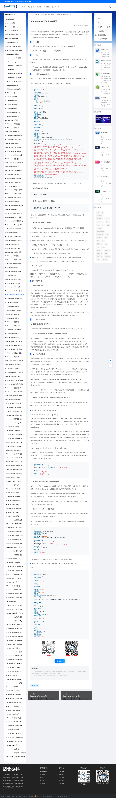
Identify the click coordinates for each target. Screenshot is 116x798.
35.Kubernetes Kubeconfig (13, 151)
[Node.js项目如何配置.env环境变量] (97, 191)
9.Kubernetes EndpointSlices (13, 50)
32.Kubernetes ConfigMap (13, 139)
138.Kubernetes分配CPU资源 (13, 551)
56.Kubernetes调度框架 (12, 232)
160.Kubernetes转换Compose (14, 636)
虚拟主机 (99, 256)
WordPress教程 (106, 60)
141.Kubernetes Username (12, 562)
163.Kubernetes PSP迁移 (12, 648)
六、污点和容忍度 (101, 39)
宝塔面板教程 (105, 73)
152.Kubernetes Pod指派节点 (13, 605)
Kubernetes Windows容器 (39, 696)
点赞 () (60, 661)
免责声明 (61, 780)
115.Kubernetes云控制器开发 (13, 461)
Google (107, 218)
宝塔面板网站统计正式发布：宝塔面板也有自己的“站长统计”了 (106, 176)
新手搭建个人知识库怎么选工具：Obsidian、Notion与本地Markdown (106, 133)
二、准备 (98, 23)
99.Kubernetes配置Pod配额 (13, 399)
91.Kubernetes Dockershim (13, 368)
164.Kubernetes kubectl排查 (13, 652)
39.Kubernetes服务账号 (12, 166)
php (98, 225)
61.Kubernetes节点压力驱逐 (13, 252)
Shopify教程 (105, 86)
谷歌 (98, 260)
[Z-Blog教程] (97, 50)
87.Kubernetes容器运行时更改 (13, 353)
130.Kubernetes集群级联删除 (13, 520)
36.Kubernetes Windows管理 (13, 155)
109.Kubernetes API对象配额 (13, 438)
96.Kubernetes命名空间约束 (13, 388)
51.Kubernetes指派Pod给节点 (13, 213)
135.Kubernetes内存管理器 (13, 539)
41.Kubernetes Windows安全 (13, 174)
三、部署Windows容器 (102, 27)
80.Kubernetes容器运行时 (12, 326)
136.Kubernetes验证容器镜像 (13, 543)
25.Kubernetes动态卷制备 (12, 112)
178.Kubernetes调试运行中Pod (14, 706)
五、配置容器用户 (101, 35)
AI (102, 212)
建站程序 (42, 774)
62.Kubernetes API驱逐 (12, 256)
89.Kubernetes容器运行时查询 (14, 360)
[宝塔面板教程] (97, 74)
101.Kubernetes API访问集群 (13, 407)
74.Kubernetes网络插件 (12, 302)
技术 (103, 241)
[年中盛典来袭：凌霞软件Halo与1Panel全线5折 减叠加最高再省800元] (97, 162)
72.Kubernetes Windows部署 (15, 294)
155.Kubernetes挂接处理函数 (13, 617)
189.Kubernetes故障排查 (12, 749)
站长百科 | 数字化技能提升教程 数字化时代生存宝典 (18, 1)
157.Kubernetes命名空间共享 (13, 624)
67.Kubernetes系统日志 (12, 275)
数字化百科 (31, 7)
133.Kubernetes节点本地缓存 (13, 531)
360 (98, 212)
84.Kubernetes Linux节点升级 (13, 341)
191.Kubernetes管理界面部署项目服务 (16, 756)
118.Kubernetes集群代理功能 (13, 473)
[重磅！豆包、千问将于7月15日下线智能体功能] (97, 147)
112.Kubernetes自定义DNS (13, 450)
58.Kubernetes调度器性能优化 (14, 240)
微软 (98, 241)
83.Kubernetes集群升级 (12, 337)
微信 (106, 237)
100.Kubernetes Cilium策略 (13, 403)
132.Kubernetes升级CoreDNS (13, 527)
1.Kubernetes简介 (10, 19)
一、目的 (98, 19)
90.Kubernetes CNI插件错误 (13, 364)
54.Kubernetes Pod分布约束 (13, 225)
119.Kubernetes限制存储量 (13, 477)
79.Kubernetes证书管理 (12, 322)
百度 (98, 247)
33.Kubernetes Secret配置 (13, 143)
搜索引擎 (99, 244)
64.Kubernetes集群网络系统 (13, 263)
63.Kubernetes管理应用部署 (13, 260)
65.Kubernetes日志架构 (12, 267)
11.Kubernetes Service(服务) (13, 58)
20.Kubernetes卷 (10, 93)
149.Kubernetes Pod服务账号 (13, 593)
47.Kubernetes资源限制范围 (13, 197)
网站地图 (61, 777)
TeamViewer (100, 231)
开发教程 (47, 7)
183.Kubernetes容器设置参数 (13, 725)
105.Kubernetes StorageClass (14, 423)
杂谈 (106, 244)
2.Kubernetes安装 (10, 23)
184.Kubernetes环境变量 (12, 729)
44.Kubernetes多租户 (11, 186)
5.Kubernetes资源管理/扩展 (13, 34)
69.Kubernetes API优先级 (12, 283)
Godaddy (99, 218)
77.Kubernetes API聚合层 (12, 314)
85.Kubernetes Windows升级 (13, 345)
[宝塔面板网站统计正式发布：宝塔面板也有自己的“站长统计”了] (97, 176)
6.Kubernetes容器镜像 (11, 38)
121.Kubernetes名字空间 (12, 485)
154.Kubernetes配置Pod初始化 (14, 613)
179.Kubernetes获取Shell (12, 710)
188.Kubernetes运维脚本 (12, 745)
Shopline (99, 228)
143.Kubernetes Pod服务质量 (13, 570)
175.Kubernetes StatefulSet (13, 694)
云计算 (42, 14)
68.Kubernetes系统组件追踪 (13, 279)
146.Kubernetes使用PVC (12, 582)
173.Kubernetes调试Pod (12, 687)
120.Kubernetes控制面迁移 (13, 481)
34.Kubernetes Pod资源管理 (13, 147)
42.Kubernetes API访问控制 (13, 178)
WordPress (100, 234)
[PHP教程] (97, 98)
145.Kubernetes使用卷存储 (13, 578)
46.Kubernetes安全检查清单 (13, 194)
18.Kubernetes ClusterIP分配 (13, 85)
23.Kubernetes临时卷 (11, 104)
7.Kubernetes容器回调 (11, 42)
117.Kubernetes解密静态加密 (13, 469)
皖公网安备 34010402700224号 (45, 796)
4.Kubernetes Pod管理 (11, 31)
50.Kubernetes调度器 (11, 209)
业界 (107, 234)
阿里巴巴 (104, 260)
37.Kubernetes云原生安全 (12, 159)
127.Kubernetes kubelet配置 (13, 508)
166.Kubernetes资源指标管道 (13, 659)
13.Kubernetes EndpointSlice (13, 65)
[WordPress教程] (97, 61)
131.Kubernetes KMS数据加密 (13, 524)
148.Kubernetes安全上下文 (13, 590)
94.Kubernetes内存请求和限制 (14, 380)
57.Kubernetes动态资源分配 (13, 236)
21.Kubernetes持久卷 (11, 97)
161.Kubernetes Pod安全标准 (13, 640)
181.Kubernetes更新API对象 (13, 718)
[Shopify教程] (97, 87)
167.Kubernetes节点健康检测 (13, 663)
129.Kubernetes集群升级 (12, 516)
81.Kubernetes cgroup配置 (13, 329)
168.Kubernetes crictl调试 (12, 667)
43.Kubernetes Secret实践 (13, 182)
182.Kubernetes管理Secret (13, 722)
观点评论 (107, 256)
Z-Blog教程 (104, 49)
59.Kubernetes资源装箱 (12, 244)
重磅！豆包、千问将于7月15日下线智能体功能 (106, 147)
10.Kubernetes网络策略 (12, 54)
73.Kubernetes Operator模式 (13, 298)
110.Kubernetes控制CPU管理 (13, 442)
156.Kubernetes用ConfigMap (13, 621)
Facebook (100, 215)
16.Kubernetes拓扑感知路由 (13, 77)
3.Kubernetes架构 (10, 27)
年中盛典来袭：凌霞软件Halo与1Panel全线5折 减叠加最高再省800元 (106, 162)
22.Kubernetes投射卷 (11, 100)
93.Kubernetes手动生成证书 (13, 376)
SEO (103, 225)
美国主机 (99, 253)
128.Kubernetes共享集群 (12, 512)
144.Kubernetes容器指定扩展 (13, 574)
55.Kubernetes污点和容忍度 (13, 228)
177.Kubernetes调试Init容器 (13, 702)
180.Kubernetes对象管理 (12, 714)
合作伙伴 (61, 783)
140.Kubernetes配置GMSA (13, 558)
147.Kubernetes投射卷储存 (12, 586)
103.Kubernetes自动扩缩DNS (13, 415)
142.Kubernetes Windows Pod (14, 566)
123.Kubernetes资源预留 (12, 492)
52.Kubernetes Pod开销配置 (13, 217)
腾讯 (106, 253)
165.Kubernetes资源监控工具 (13, 656)
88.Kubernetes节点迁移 (12, 357)
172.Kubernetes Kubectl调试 (13, 683)
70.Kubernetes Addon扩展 (12, 287)
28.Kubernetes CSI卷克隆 (12, 124)
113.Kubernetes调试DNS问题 (13, 454)
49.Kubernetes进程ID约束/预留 (14, 205)
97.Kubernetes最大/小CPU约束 (14, 392)
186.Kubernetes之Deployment (14, 737)
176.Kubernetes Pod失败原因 (13, 698)
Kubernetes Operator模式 (71, 696)
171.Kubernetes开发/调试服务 (13, 679)
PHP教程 (104, 97)
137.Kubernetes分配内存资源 (13, 547)
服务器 (42, 780)
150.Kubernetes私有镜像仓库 (13, 597)
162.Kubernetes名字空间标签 (13, 644)
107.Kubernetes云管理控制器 (13, 430)
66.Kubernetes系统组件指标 (13, 271)
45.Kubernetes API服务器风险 (13, 190)
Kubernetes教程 (49, 14)
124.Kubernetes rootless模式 (13, 496)
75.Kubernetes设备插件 (12, 306)
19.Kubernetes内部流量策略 (13, 89)
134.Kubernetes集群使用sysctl (14, 535)
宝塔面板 (99, 237)
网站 (103, 247)
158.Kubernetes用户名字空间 (13, 628)
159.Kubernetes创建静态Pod (13, 632)
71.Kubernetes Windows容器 (13, 291)
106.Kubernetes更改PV (12, 426)
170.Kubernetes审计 (11, 675)
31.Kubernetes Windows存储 (13, 135)
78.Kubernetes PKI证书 (12, 318)
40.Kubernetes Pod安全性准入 (14, 170)
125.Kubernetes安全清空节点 (13, 500)
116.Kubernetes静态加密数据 (13, 465)
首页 (23, 7)
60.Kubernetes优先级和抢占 (13, 248)
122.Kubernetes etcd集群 (12, 489)
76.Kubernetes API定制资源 (13, 310)
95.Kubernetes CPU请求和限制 (14, 384)
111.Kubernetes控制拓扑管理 (13, 446)
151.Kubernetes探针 (11, 601)
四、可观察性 (99, 31)
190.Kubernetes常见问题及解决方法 (15, 753)
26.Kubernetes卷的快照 (12, 116)
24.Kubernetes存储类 (11, 108)
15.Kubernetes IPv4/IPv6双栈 (13, 73)
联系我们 (61, 774)
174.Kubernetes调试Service (13, 690)
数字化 (37, 14)
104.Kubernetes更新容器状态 (13, 419)
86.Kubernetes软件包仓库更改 (14, 349)
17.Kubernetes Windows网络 (13, 81)
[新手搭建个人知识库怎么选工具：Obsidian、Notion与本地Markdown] (97, 133)
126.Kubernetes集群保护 (12, 504)
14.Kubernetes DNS (11, 69)
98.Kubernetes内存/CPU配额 (13, 395)
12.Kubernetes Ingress (11, 62)
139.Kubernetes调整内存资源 (13, 555)
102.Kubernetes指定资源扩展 (13, 411)
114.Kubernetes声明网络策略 (13, 458)
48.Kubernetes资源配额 (12, 201)
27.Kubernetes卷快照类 (11, 120)
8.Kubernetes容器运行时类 (13, 46)
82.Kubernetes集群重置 (12, 333)
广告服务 (61, 771)
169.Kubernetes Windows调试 (14, 671)
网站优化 (99, 250)
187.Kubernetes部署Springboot (14, 741)
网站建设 (107, 250)
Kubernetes (34, 32)
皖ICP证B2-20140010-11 (62, 796)
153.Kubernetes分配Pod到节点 (14, 609)
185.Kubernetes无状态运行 (13, 733)
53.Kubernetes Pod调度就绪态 (14, 221)
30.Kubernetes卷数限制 (12, 131)
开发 (41, 777)
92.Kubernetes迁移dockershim (14, 372)
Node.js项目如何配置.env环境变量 (106, 191)
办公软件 (42, 783)
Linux (107, 222)
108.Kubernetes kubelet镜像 (13, 434)
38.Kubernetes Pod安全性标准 (14, 163)
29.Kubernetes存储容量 (12, 128)
